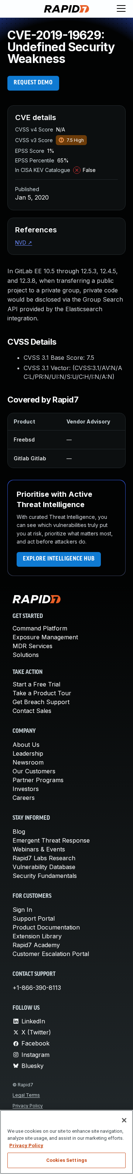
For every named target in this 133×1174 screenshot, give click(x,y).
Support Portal (34, 918)
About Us (26, 744)
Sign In (22, 909)
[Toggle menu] (121, 9)
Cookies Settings (66, 1160)
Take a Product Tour (42, 693)
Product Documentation (46, 927)
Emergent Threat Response (51, 840)
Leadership (28, 753)
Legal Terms (26, 1095)
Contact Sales (32, 710)
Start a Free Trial (36, 684)
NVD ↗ (23, 242)
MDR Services (32, 646)
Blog (19, 831)
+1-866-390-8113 (37, 987)
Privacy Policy (28, 1105)
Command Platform (40, 628)
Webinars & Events (39, 849)
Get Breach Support (41, 702)
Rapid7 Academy (36, 945)
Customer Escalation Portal (51, 953)
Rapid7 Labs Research (44, 858)
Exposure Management (45, 637)
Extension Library (37, 936)
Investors (26, 788)
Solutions (26, 654)
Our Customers (34, 771)
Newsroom (28, 762)
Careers (24, 797)
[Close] (124, 1120)
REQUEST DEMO (33, 83)
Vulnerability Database (44, 867)
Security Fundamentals (45, 875)
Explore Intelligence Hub (59, 559)
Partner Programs (38, 780)
